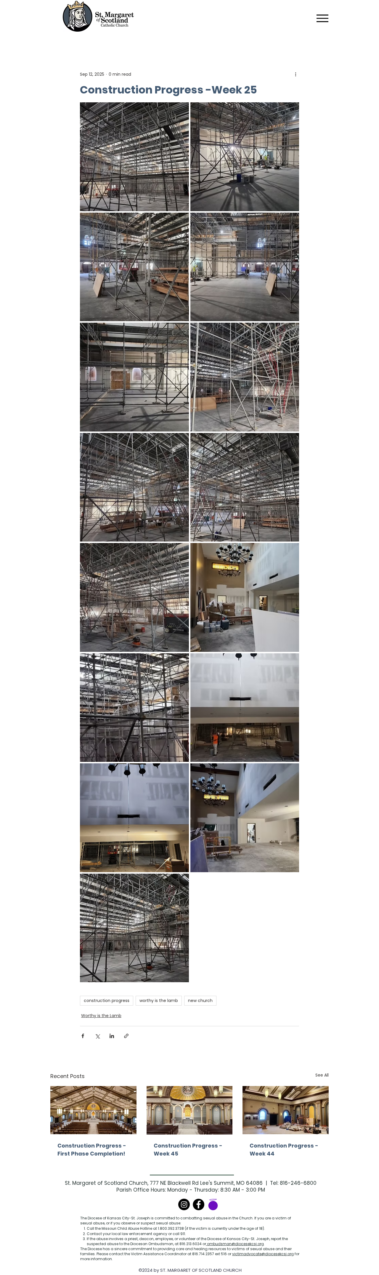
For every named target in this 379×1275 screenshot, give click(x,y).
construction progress (106, 1000)
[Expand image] (134, 156)
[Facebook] (198, 1204)
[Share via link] (126, 1036)
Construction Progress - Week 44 (284, 1149)
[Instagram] (184, 1204)
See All (322, 1075)
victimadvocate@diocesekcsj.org (263, 1253)
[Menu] (322, 18)
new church (200, 1000)
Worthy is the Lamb (101, 1016)
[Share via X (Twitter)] (97, 1036)
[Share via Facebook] (83, 1036)
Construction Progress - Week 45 (188, 1149)
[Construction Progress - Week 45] (190, 1110)
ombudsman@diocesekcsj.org (235, 1243)
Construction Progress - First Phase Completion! (91, 1149)
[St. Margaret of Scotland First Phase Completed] (93, 1110)
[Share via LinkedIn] (112, 1036)
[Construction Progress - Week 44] (286, 1110)
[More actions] (295, 74)
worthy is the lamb (158, 1000)
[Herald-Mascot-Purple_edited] (213, 1204)
